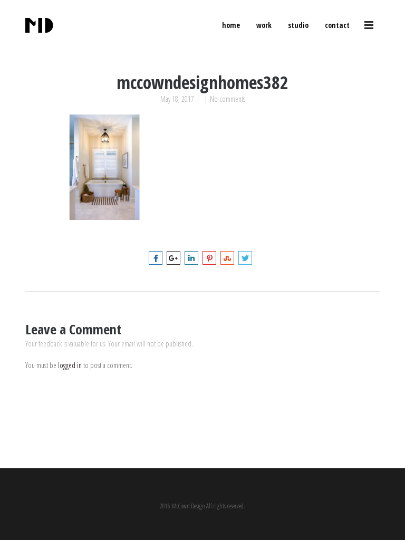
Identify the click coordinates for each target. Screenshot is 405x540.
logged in (70, 365)
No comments (227, 99)
